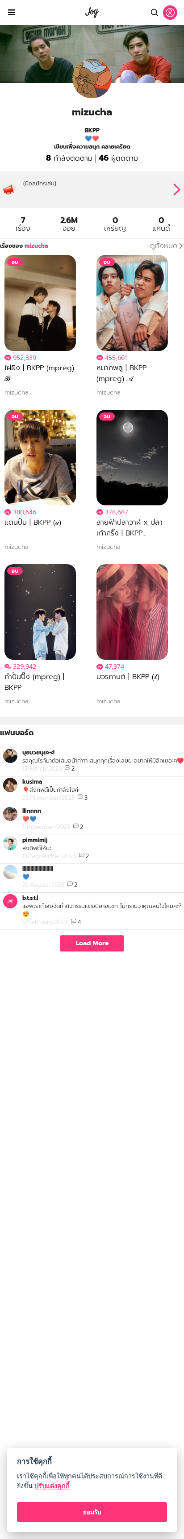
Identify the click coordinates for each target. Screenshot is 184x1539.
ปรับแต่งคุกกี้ (52, 1486)
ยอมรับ (92, 1512)
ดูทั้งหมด (164, 246)
